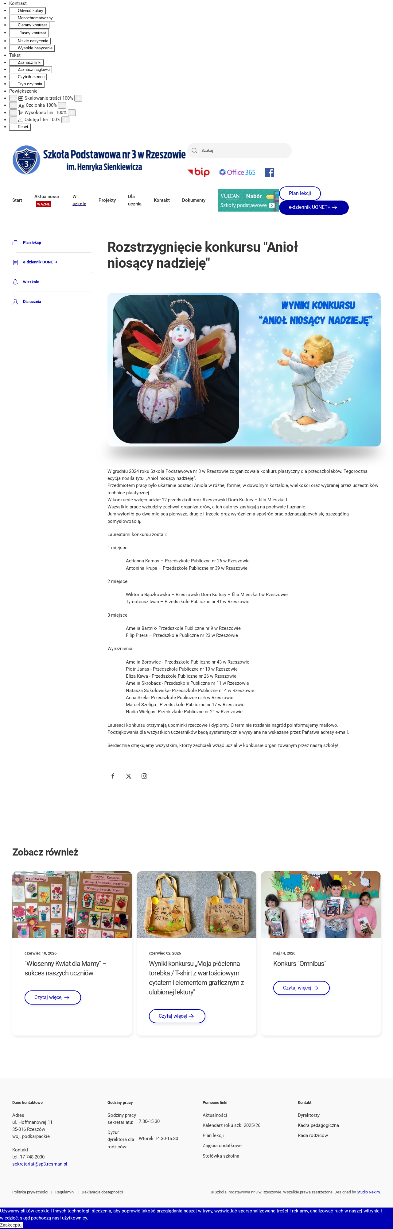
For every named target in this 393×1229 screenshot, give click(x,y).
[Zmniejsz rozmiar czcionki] (13, 105)
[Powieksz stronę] (78, 98)
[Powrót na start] (99, 160)
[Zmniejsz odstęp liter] (13, 120)
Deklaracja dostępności (102, 1192)
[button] (47, 200)
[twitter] (128, 776)
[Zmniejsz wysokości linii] (13, 112)
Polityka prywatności (30, 1192)
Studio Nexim (368, 1192)
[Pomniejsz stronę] (13, 98)
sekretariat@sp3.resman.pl (39, 1164)
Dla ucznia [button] (135, 200)
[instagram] (144, 776)
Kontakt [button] (162, 200)
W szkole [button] (79, 200)
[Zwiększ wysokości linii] (72, 112)
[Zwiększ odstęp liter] (65, 120)
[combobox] (239, 150)
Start (17, 200)
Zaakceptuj (11, 1225)
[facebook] (113, 776)
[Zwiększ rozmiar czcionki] (62, 105)
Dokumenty (193, 200)
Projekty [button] (107, 200)
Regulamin (64, 1192)
